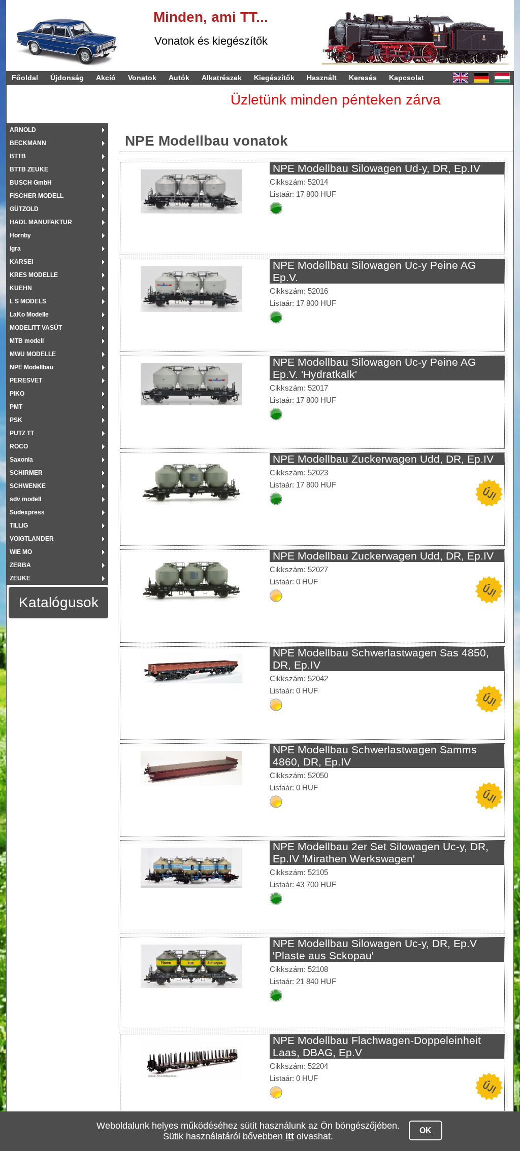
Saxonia (21, 459)
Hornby (20, 235)
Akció (106, 78)
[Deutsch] (481, 78)
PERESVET (26, 380)
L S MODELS (28, 301)
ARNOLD (23, 129)
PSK (16, 420)
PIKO (17, 393)
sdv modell (25, 499)
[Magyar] (502, 78)
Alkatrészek (222, 78)
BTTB (18, 156)
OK (425, 1130)
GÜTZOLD (24, 209)
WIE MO (21, 551)
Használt (322, 78)
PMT (16, 406)
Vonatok (142, 78)
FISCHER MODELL (36, 195)
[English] (460, 78)
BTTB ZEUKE (29, 169)
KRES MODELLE (34, 274)
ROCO (19, 446)
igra (15, 248)
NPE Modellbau (31, 367)
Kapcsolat (406, 78)
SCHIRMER (26, 472)
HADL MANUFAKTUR (41, 222)
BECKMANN (28, 143)
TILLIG (19, 525)
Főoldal (25, 78)
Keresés (363, 78)
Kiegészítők (274, 78)
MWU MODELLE (33, 354)
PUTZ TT (22, 433)
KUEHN (21, 288)
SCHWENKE (28, 486)
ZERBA (20, 565)
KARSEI (21, 261)
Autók (179, 78)
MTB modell (27, 340)
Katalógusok (59, 602)
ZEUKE (20, 578)
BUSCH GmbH (31, 182)
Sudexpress (27, 512)
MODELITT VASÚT (36, 327)
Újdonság (67, 78)
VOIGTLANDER (32, 538)
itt (289, 1136)
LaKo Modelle (29, 314)
